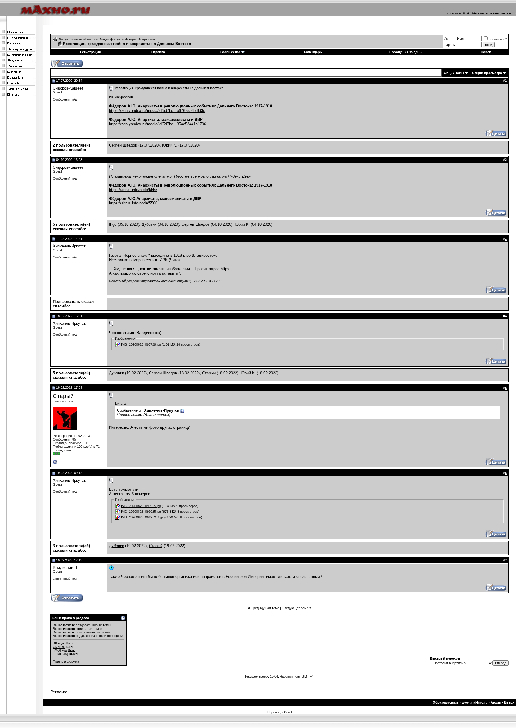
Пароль (449, 45)
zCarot (287, 712)
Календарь (313, 52)
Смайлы (59, 647)
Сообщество (230, 52)
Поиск (486, 52)
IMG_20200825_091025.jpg (141, 511)
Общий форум (110, 39)
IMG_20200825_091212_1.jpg (143, 517)
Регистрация (90, 52)
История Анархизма (140, 39)
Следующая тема (295, 608)
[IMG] (57, 650)
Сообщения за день (405, 52)
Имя (447, 38)
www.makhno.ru (475, 702)
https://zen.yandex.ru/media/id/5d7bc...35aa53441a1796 (157, 124)
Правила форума (66, 661)
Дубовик (149, 224)
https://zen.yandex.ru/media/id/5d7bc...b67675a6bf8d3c (157, 110)
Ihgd (112, 224)
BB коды (59, 643)
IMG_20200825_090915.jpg (141, 506)
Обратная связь (446, 702)
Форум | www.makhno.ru (77, 39)
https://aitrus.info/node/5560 (133, 203)
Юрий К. (169, 145)
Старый (209, 373)
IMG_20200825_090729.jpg (141, 344)
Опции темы (454, 73)
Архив (496, 702)
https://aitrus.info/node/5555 (133, 189)
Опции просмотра (487, 73)
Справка (158, 52)
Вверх (509, 702)
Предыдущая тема (265, 608)
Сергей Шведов (123, 145)
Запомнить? (498, 39)
